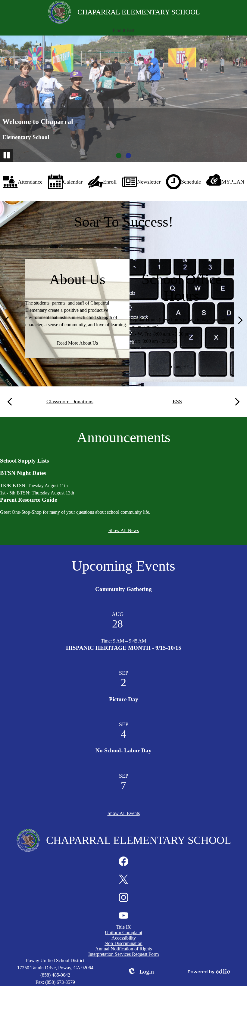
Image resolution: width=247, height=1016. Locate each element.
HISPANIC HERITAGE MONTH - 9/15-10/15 (123, 648)
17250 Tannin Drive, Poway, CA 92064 (55, 967)
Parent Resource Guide (28, 500)
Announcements (123, 437)
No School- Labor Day (123, 750)
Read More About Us (77, 342)
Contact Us (181, 366)
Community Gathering (123, 589)
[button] (123, 30)
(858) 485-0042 (55, 974)
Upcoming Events (123, 566)
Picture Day (123, 699)
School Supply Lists (24, 460)
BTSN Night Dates (23, 473)
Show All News (123, 530)
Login (140, 971)
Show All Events (124, 813)
